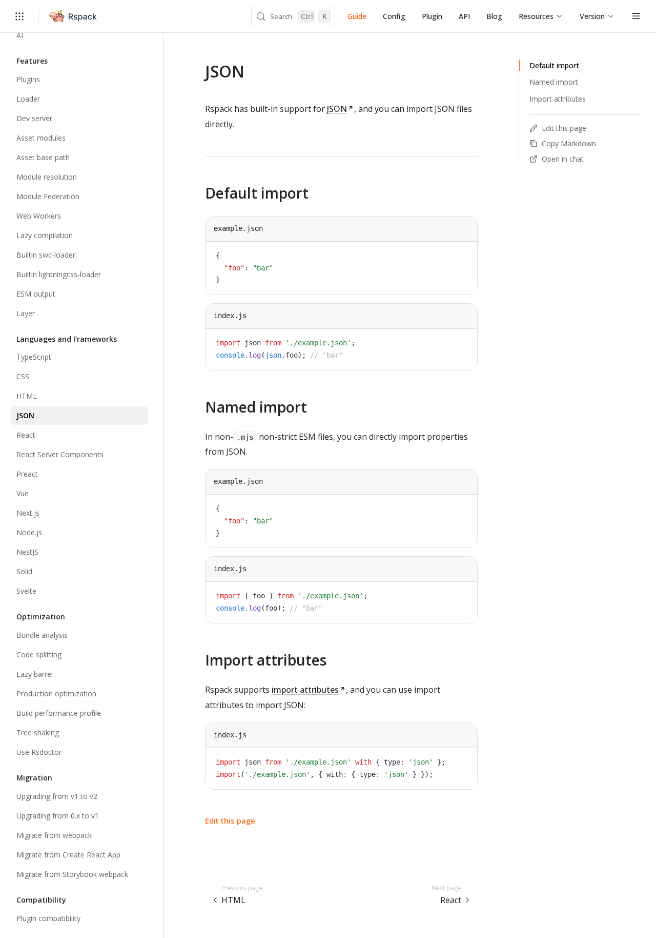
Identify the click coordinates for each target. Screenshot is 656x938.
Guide (356, 16)
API (464, 16)
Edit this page (230, 820)
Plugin (432, 16)
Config (394, 16)
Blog (494, 16)
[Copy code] (462, 257)
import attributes (305, 689)
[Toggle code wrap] (446, 257)
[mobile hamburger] (636, 16)
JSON (337, 108)
